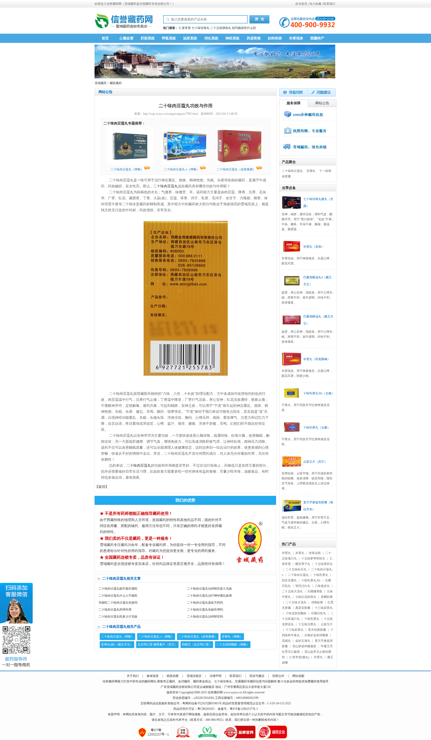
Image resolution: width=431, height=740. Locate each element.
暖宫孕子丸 (302, 564)
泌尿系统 (190, 38)
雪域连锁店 (194, 676)
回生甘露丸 (289, 580)
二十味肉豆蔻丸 (165, 186)
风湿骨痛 (254, 38)
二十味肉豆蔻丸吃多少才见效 (118, 616)
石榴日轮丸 (318, 613)
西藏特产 (317, 38)
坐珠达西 (315, 553)
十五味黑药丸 (324, 564)
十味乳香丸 (320, 575)
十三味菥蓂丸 (324, 608)
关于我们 (133, 676)
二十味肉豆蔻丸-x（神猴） (156, 636)
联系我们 (329, 3)
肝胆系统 (148, 38)
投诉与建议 (256, 676)
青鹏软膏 (327, 597)
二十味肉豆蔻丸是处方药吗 (205, 602)
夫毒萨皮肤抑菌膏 (316, 635)
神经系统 (232, 38)
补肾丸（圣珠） (313, 246)
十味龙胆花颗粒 (296, 613)
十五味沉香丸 (307, 624)
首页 (105, 38)
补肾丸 (286, 553)
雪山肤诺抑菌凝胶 (304, 646)
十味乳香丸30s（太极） (318, 393)
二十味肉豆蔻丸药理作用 (115, 609)
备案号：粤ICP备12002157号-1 (238, 709)
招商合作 (278, 676)
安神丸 (311, 171)
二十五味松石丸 (296, 569)
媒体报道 (153, 676)
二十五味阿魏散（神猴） (232, 644)
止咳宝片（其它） (315, 461)
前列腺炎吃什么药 (244, 28)
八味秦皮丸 (322, 586)
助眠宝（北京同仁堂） (197, 644)
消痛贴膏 (317, 602)
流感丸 (286, 640)
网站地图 (298, 676)
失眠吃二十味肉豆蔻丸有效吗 (118, 602)
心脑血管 (126, 38)
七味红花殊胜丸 (305, 597)
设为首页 (301, 3)
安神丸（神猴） (232, 636)
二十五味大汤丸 (292, 591)
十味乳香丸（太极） (316, 427)
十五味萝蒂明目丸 (313, 558)
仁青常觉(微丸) (299, 657)
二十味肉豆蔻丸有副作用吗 (205, 609)
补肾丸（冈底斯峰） (316, 359)
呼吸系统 (169, 38)
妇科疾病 (275, 38)
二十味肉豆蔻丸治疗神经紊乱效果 (209, 595)
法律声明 (215, 676)
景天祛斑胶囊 (317, 630)
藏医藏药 (116, 83)
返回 (101, 487)
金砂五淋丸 (302, 640)
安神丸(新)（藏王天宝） (117, 644)
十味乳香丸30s (311, 580)
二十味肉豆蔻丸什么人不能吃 (118, 595)
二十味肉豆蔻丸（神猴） (117, 636)
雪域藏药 (130, 3)
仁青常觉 (185, 28)
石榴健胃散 (314, 591)
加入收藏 (315, 3)
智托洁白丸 (302, 586)
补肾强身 (296, 38)
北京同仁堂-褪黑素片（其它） (157, 644)
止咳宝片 (327, 624)
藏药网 (116, 3)
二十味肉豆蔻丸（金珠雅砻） (197, 636)
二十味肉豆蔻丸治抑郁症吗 (205, 616)
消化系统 (211, 38)
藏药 (111, 681)
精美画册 (173, 676)
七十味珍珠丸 (201, 28)
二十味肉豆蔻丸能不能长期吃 (118, 588)
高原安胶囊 (302, 608)
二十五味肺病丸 (220, 28)
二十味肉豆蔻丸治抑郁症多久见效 (209, 588)
